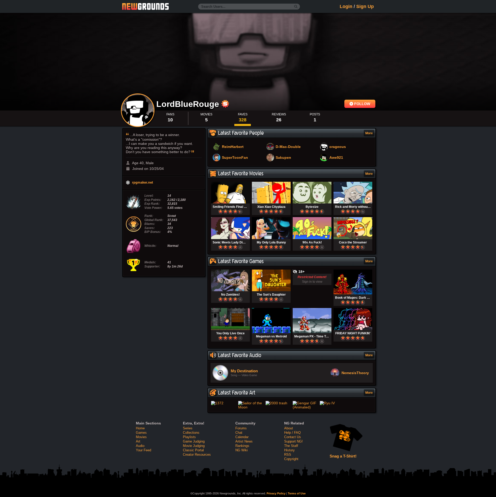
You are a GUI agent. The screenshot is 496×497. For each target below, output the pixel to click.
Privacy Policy (276, 493)
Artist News (244, 441)
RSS (287, 454)
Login (346, 6)
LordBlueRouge (188, 104)
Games (141, 433)
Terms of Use (297, 493)
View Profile (137, 110)
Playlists (189, 437)
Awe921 (336, 158)
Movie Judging (194, 446)
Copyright (291, 459)
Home (140, 428)
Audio (140, 446)
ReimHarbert (233, 147)
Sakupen (283, 158)
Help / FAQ (292, 433)
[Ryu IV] (332, 403)
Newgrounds (145, 6)
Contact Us (292, 437)
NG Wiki (241, 450)
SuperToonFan (235, 158)
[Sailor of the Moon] (250, 405)
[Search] (296, 7)
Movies (141, 437)
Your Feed (143, 450)
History (289, 450)
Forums (241, 428)
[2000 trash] (278, 403)
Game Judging (194, 441)
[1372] (223, 403)
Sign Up (365, 6)
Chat (238, 433)
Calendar (242, 437)
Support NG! (293, 441)
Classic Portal (193, 450)
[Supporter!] (225, 106)
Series (187, 428)
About (288, 428)
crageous (337, 147)
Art (138, 441)
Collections (191, 433)
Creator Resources (197, 454)
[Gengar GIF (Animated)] (305, 405)
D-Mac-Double (288, 147)
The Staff (291, 446)
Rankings (242, 446)
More (369, 133)
